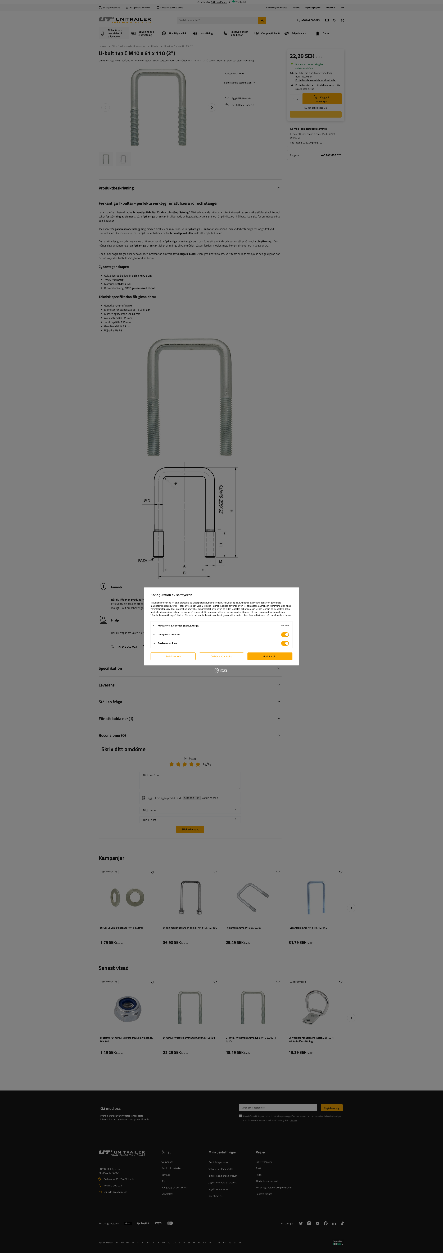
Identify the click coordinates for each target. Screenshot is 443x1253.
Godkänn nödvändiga (221, 656)
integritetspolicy (162, 609)
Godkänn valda (173, 656)
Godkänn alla (270, 656)
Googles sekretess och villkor (246, 609)
